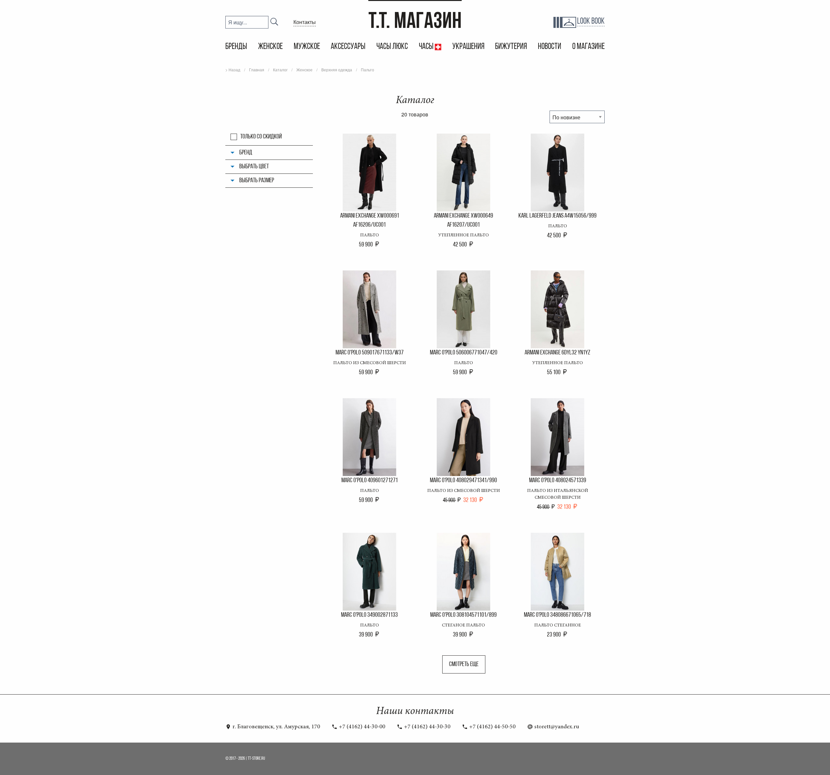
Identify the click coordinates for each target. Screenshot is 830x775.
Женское (270, 46)
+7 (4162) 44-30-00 (361, 727)
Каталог (280, 69)
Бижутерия (511, 46)
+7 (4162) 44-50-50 (492, 727)
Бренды (236, 46)
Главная (256, 69)
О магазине (588, 46)
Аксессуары (348, 46)
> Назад (232, 69)
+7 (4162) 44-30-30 (426, 727)
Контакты (304, 22)
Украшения (468, 46)
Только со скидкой (261, 137)
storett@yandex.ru (556, 727)
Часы (427, 46)
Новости (549, 46)
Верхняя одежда (336, 69)
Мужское (307, 46)
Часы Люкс (392, 46)
